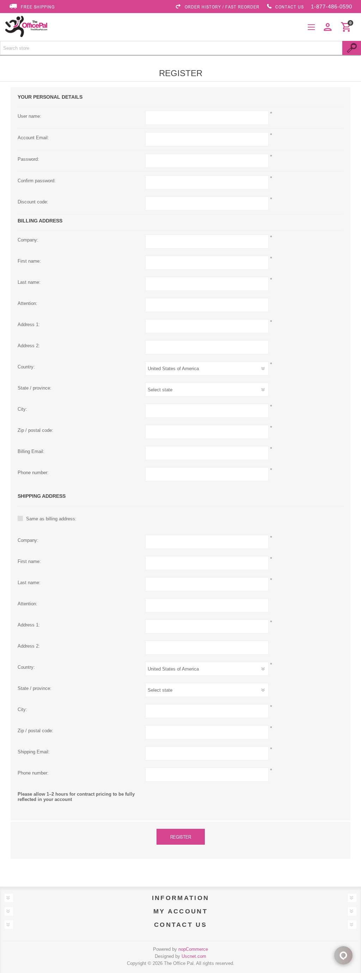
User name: (29, 116)
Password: (28, 159)
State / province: (34, 388)
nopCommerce (193, 949)
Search (351, 48)
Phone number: (33, 472)
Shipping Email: (34, 751)
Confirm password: (37, 180)
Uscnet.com (194, 956)
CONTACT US (289, 7)
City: (22, 409)
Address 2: (29, 345)
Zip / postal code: (35, 430)
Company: (28, 240)
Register (180, 837)
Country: (26, 366)
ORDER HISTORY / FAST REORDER (222, 7)
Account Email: (33, 137)
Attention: (27, 303)
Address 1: (29, 324)
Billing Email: (31, 451)
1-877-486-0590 (331, 7)
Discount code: (33, 201)
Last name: (29, 282)
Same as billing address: (51, 518)
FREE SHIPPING (38, 7)
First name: (29, 261)
